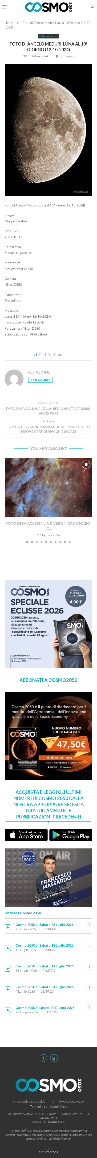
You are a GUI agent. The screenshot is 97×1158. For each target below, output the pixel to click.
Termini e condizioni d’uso (48, 1106)
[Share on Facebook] (45, 355)
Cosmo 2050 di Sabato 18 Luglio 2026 (44, 945)
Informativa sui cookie (29, 1101)
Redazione (39, 372)
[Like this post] (40, 355)
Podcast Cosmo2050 (23, 912)
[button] (9, 500)
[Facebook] (43, 1058)
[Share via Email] (59, 355)
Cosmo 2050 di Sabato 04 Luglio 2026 (44, 987)
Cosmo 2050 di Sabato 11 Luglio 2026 (44, 966)
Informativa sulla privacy (66, 1101)
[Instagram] (54, 1058)
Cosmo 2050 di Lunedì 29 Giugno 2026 (45, 1008)
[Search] (92, 7)
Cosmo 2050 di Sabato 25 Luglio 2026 (44, 925)
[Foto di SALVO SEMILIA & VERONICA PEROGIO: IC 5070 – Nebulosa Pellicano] (48, 487)
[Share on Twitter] (50, 355)
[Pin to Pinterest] (54, 355)
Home (9, 23)
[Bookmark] (86, 465)
